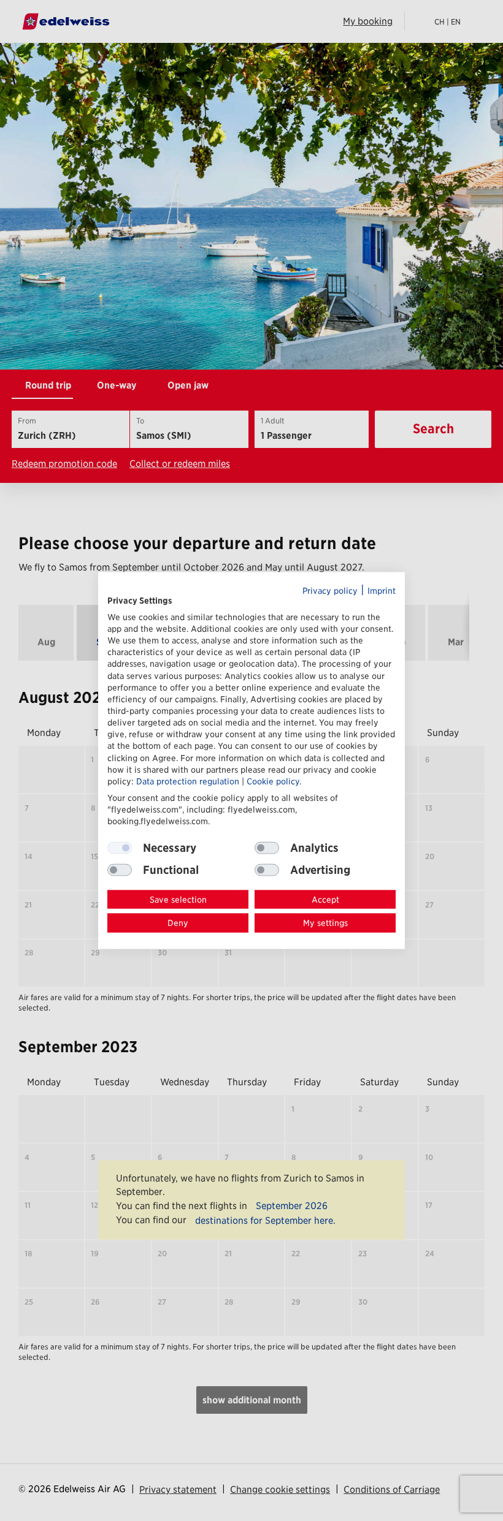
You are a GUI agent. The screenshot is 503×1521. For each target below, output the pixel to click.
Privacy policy (330, 591)
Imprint (381, 591)
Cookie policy (273, 781)
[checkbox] (267, 847)
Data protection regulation (187, 781)
